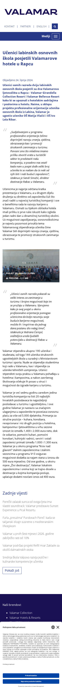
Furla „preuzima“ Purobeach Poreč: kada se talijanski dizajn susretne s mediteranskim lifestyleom (29, 522)
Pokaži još (12, 570)
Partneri (25, 26)
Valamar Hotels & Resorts (24, 618)
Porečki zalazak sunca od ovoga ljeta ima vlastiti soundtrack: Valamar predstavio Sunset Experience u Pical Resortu (30, 506)
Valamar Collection (20, 613)
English (41, 26)
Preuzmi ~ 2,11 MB (18, 278)
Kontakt (9, 26)
